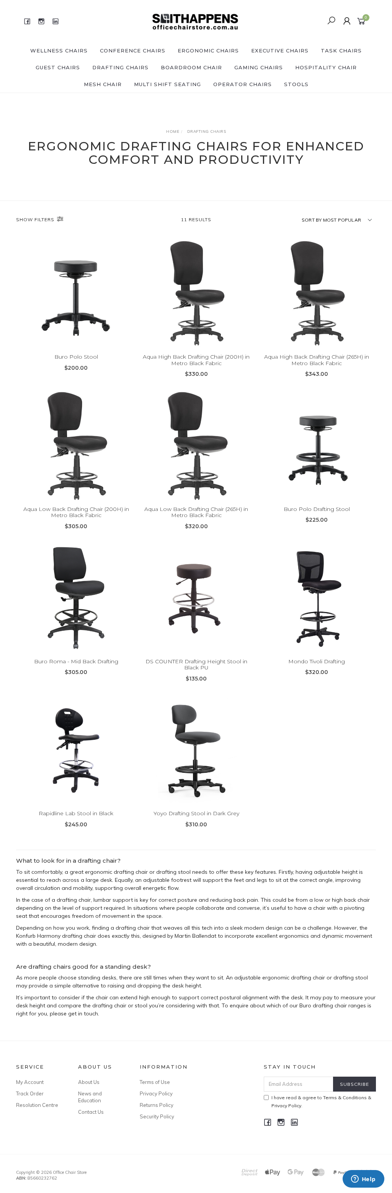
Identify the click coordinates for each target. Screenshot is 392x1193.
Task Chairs (341, 50)
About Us (89, 1082)
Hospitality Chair (326, 67)
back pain (246, 899)
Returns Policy (156, 1105)
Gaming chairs (258, 67)
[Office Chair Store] (195, 20)
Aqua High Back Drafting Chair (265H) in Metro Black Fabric (316, 360)
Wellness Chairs (59, 50)
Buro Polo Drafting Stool (317, 509)
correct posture (177, 899)
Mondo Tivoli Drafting (316, 661)
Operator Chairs (242, 84)
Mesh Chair (103, 84)
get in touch (83, 1013)
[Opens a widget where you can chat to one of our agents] (363, 1179)
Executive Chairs (280, 50)
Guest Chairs (58, 67)
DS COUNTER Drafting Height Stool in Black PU (196, 664)
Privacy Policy (156, 1093)
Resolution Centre (37, 1105)
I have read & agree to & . (321, 1101)
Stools (296, 84)
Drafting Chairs (120, 67)
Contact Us (91, 1112)
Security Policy (157, 1116)
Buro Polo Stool (76, 356)
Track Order (30, 1093)
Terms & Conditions (345, 1097)
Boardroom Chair (191, 67)
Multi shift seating (167, 84)
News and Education (90, 1096)
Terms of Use (155, 1082)
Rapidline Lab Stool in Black (76, 813)
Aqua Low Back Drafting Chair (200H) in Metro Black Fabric (76, 512)
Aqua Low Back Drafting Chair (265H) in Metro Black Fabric (196, 512)
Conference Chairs (132, 50)
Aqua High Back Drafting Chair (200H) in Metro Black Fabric (196, 360)
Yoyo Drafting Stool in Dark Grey (196, 813)
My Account (30, 1082)
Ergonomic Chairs (208, 50)
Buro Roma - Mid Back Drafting (76, 661)
